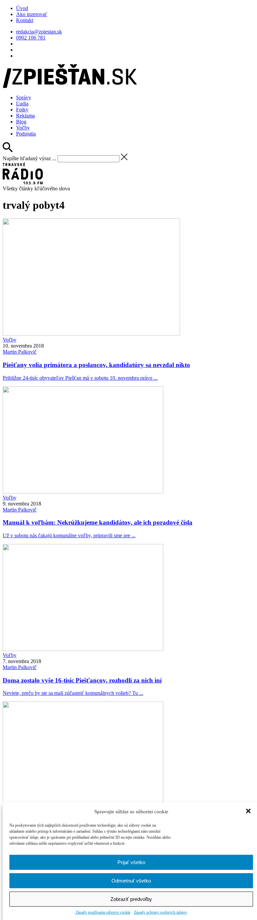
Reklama (25, 115)
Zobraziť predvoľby (131, 899)
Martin (19, 352)
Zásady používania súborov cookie (103, 912)
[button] (249, 812)
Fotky (22, 109)
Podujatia (26, 133)
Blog (21, 121)
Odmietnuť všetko (131, 881)
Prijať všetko (131, 862)
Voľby (23, 127)
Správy (23, 97)
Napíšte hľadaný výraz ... (29, 158)
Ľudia (22, 103)
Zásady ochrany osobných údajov (160, 912)
